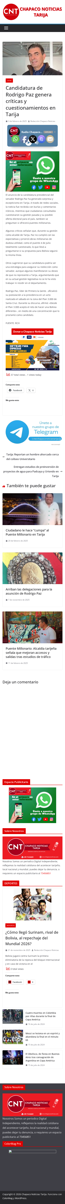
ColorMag (8, 1198)
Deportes (11, 925)
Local (9, 80)
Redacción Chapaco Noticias (42, 121)
